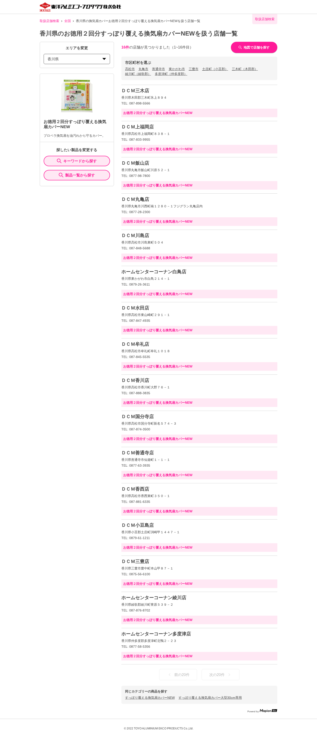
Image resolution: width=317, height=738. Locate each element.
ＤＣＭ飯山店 (135, 163)
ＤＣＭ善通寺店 (137, 452)
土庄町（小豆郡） (215, 69)
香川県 (53, 59)
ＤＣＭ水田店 (135, 307)
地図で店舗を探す (257, 47)
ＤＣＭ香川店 (135, 380)
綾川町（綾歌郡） (138, 74)
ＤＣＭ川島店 (135, 235)
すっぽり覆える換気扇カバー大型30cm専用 (210, 697)
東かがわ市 (177, 69)
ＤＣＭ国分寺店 (137, 416)
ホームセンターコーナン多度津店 (156, 633)
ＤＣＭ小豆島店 (137, 525)
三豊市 (193, 69)
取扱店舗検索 (49, 21)
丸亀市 (143, 69)
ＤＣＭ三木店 (135, 90)
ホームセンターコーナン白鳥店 (153, 271)
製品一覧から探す (80, 175)
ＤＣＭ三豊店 (135, 561)
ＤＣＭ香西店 (135, 488)
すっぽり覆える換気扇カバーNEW (150, 697)
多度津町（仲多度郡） (171, 74)
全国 (67, 21)
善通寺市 (158, 69)
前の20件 (182, 675)
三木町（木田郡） (245, 69)
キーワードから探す (80, 161)
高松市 (130, 69)
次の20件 (217, 675)
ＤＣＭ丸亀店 (135, 199)
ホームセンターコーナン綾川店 (153, 597)
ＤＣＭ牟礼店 (135, 344)
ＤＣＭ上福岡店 (137, 126)
